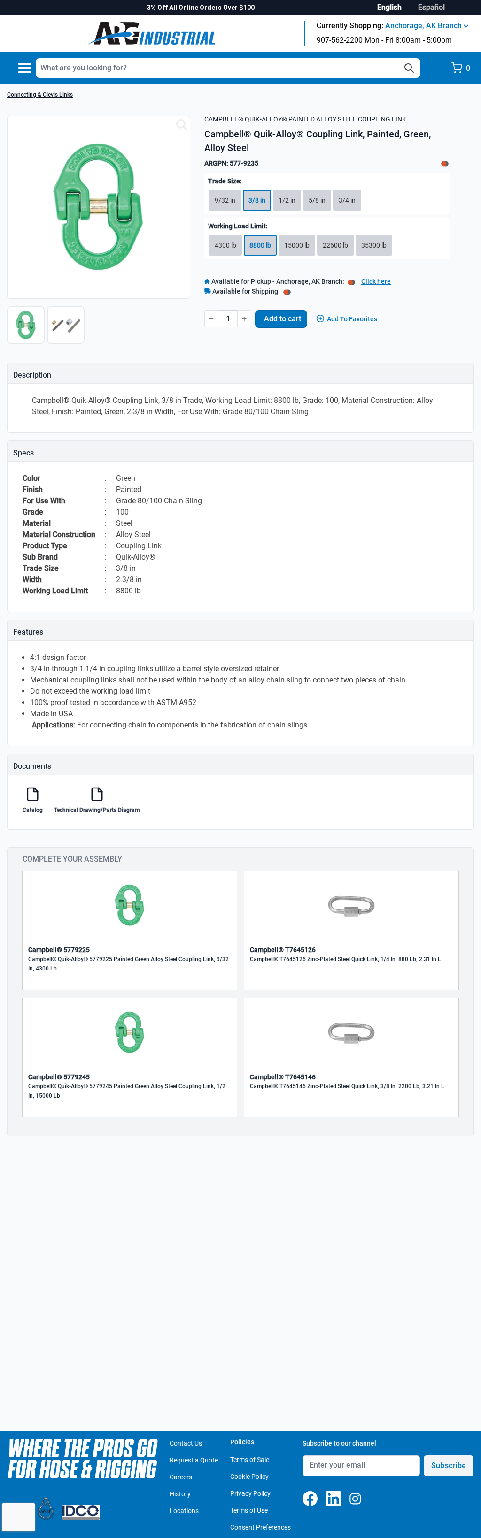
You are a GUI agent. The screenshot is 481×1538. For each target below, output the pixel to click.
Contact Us (186, 1443)
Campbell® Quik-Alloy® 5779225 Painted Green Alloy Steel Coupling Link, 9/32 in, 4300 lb (128, 964)
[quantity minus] (211, 318)
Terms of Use (249, 1510)
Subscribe (448, 1465)
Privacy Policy (250, 1493)
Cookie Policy (249, 1476)
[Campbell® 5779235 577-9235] (181, 125)
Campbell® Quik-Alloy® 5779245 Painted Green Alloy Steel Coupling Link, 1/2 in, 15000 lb (126, 1091)
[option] (27, 329)
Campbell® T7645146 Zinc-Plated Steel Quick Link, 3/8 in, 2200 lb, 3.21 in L (347, 1086)
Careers (181, 1477)
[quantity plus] (244, 318)
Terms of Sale (249, 1459)
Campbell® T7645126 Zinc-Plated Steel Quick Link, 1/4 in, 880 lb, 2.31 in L (345, 959)
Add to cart (282, 318)
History (180, 1494)
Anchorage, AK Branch (424, 25)
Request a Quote (194, 1460)
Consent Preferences (260, 1527)
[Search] (409, 68)
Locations (184, 1511)
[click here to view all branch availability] (287, 291)
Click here (376, 281)
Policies (242, 1442)
